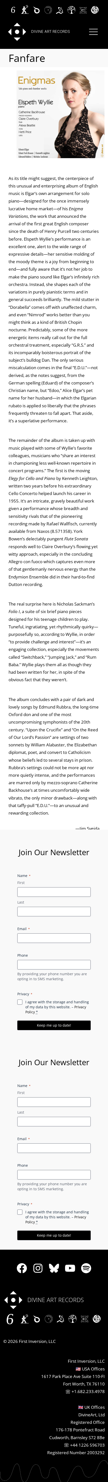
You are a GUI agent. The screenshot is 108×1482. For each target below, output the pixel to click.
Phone (22, 955)
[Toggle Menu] (93, 31)
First (21, 882)
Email (23, 928)
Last (20, 902)
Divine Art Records (50, 31)
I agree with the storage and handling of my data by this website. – (57, 1007)
